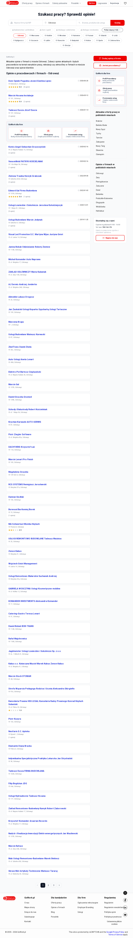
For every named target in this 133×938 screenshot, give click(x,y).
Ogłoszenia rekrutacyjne (88, 903)
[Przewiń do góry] (125, 893)
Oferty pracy (27, 3)
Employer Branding (86, 907)
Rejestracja (114, 3)
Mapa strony (29, 907)
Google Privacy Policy (115, 932)
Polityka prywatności (113, 917)
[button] (112, 30)
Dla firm (92, 3)
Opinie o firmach (42, 3)
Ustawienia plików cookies (114, 922)
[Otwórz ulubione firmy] (125, 3)
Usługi (80, 912)
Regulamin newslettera (114, 907)
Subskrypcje (29, 917)
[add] (125, 900)
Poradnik (75, 3)
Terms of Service (115, 935)
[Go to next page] (59, 885)
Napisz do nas (112, 238)
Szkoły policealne (59, 3)
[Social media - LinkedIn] (125, 907)
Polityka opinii (110, 912)
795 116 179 (107, 227)
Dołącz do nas (30, 912)
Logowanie (102, 3)
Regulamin (108, 903)
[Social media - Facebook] (125, 900)
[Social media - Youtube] (125, 915)
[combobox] (27, 22)
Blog (53, 912)
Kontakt (27, 921)
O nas (26, 903)
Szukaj (117, 23)
